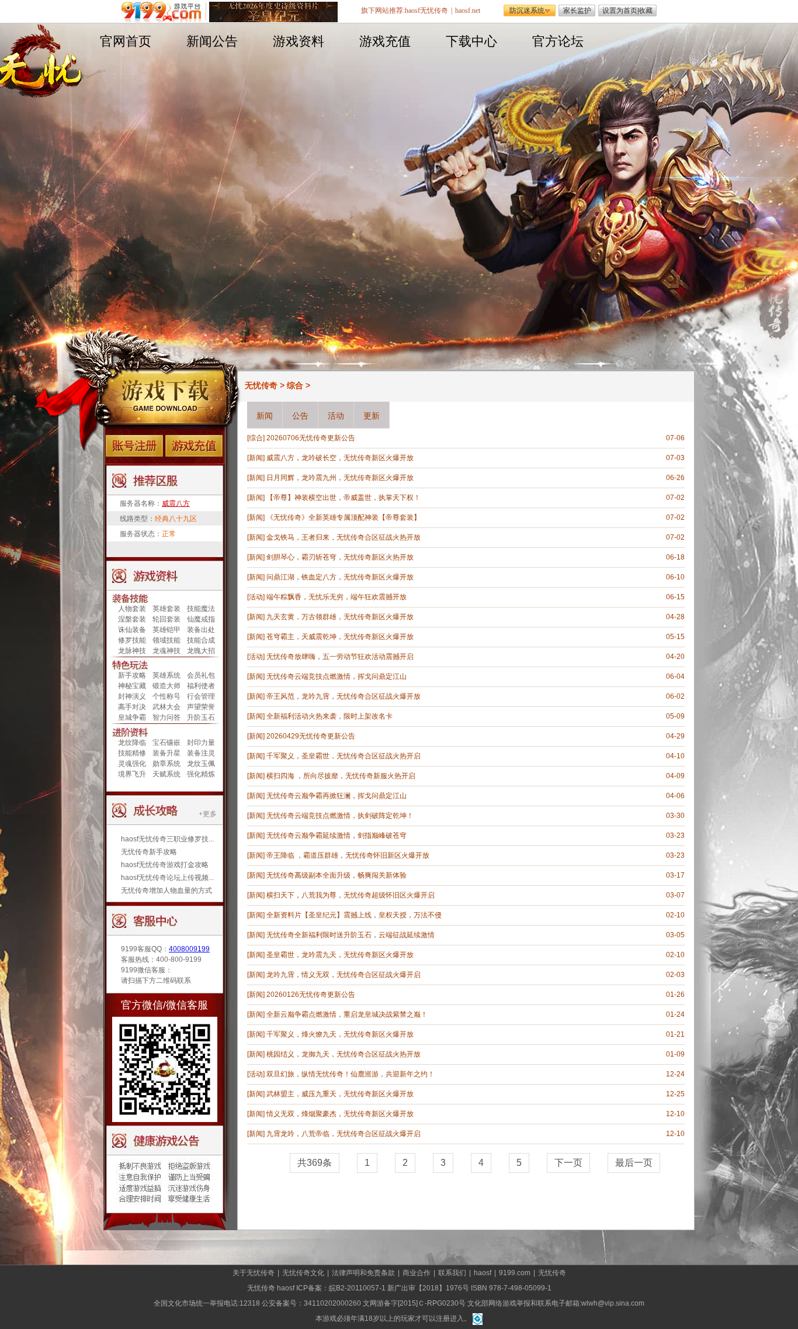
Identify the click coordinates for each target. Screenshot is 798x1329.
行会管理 (201, 696)
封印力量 (201, 742)
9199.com (514, 1273)
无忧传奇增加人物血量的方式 (166, 890)
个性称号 (166, 696)
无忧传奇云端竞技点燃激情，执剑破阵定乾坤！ (340, 816)
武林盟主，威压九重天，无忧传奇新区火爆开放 (340, 1094)
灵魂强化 (132, 764)
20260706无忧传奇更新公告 (310, 438)
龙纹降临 (132, 742)
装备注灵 (201, 753)
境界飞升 (132, 774)
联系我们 (452, 1273)
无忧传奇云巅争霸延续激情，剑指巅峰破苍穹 (336, 835)
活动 (256, 597)
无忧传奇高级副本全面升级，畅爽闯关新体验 (336, 875)
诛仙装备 (132, 630)
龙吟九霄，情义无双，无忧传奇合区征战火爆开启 (343, 975)
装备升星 (166, 753)
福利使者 (201, 686)
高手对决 (132, 707)
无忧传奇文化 (303, 1273)
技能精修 (132, 753)
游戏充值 (385, 41)
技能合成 (201, 640)
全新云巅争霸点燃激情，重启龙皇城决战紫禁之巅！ (347, 1014)
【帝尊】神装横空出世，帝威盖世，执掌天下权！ (343, 497)
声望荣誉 (201, 707)
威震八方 (176, 503)
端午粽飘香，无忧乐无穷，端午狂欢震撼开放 (336, 597)
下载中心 (471, 41)
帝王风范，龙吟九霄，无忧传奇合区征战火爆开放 (343, 696)
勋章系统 (166, 764)
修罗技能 (132, 640)
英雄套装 (166, 609)
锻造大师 (166, 686)
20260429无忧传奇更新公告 (310, 736)
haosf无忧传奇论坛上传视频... (167, 878)
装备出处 (201, 630)
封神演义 (132, 696)
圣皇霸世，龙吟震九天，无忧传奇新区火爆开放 (340, 955)
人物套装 (132, 609)
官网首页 (125, 41)
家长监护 (577, 10)
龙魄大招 (201, 651)
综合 (295, 385)
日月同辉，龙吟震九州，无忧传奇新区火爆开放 (340, 478)
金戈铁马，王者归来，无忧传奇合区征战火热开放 (343, 537)
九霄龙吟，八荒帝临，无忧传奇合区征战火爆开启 (343, 1134)
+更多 (208, 814)
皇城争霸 (132, 717)
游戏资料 (298, 41)
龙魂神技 (166, 651)
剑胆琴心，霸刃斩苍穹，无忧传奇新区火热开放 (340, 557)
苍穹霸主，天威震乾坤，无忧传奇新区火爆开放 (340, 637)
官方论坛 (558, 41)
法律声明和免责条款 (363, 1273)
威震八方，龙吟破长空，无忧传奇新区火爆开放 (340, 458)
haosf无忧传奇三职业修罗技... (167, 839)
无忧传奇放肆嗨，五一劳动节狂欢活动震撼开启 (340, 657)
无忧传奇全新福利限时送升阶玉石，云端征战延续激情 (350, 935)
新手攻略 (132, 675)
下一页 (568, 1163)
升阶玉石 (201, 717)
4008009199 (189, 949)
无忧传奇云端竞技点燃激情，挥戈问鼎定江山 (336, 676)
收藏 (646, 10)
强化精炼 (201, 774)
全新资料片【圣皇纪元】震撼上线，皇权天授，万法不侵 (354, 915)
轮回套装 (166, 619)
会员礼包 (201, 675)
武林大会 (166, 707)
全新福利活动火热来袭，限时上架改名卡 (329, 716)
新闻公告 (212, 41)
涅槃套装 (132, 619)
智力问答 (166, 717)
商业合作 (417, 1273)
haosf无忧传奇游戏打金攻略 (165, 865)
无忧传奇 (261, 385)
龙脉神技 (132, 651)
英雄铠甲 (166, 630)
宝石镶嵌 (166, 742)
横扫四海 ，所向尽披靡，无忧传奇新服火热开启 (340, 776)
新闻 (256, 458)
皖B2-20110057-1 (357, 1288)
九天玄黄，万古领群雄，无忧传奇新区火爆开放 (340, 617)
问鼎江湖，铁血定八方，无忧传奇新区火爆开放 (340, 577)
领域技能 (166, 640)
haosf (482, 1273)
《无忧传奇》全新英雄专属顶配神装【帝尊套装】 (343, 517)
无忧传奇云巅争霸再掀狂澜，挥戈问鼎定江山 (336, 796)
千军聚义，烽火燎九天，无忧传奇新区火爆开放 (340, 1034)
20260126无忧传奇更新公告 (310, 994)
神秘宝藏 (132, 686)
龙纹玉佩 (201, 764)
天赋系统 (166, 774)
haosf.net (467, 10)
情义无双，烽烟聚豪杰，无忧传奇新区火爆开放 (340, 1114)
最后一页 (634, 1163)
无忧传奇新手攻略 (149, 852)
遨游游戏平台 (164, 12)
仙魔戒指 (201, 619)
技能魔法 (201, 609)
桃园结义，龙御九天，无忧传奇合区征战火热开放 (343, 1054)
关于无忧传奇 (254, 1273)
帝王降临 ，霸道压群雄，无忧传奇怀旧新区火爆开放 (347, 855)
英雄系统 (166, 675)
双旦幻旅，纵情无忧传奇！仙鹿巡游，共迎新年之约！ (350, 1074)
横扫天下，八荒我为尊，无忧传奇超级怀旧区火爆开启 (350, 895)
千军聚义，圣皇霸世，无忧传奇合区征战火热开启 (343, 756)
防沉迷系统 (526, 10)
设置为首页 (619, 10)
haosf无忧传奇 (426, 10)
